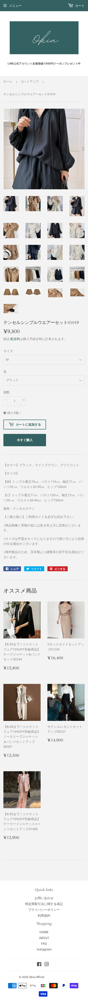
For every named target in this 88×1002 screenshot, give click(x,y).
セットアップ (30, 81)
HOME (44, 932)
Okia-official (38, 977)
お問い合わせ (44, 898)
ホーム (7, 81)
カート (79, 5)
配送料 (15, 339)
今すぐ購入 (25, 440)
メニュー (15, 5)
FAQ (44, 943)
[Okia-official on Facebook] (39, 965)
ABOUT (44, 938)
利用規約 (44, 915)
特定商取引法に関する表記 (44, 904)
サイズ (8, 351)
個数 (6, 392)
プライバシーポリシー (44, 909)
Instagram (44, 949)
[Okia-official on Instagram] (46, 965)
